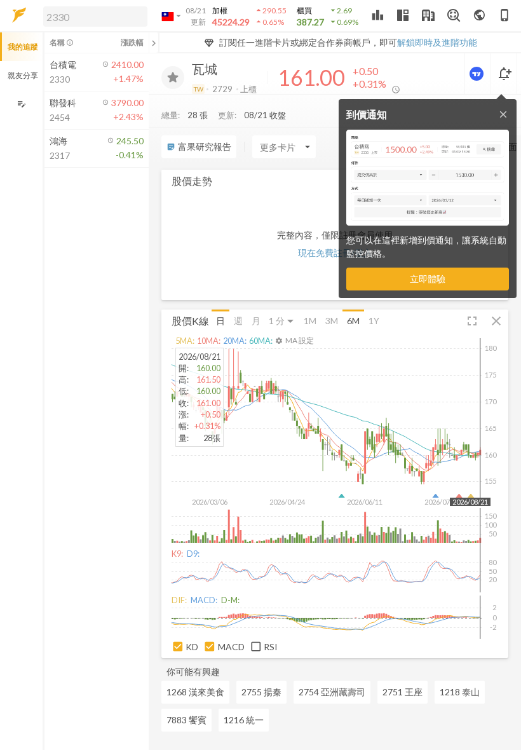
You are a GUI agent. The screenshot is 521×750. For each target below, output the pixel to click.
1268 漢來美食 (195, 691)
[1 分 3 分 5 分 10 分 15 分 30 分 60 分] (282, 321)
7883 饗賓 (186, 719)
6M (353, 320)
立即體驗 (427, 278)
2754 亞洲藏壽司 (332, 691)
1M (310, 320)
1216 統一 (244, 719)
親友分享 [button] (23, 75)
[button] (92, 16)
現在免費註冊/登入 (335, 252)
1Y (374, 320)
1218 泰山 (460, 691)
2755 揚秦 (261, 691)
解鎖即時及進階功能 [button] (437, 42)
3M (331, 320)
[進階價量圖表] (478, 73)
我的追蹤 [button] (23, 46)
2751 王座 (402, 691)
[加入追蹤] (172, 77)
